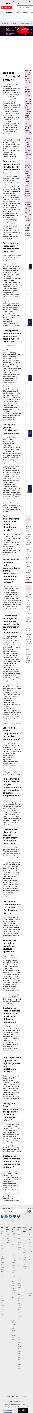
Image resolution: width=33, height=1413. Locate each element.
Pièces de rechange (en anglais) (13, 1326)
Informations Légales (2, 1284)
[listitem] (28, 266)
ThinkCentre (30, 1270)
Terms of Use (12, 1401)
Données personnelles (7, 1399)
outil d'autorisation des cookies (22, 1399)
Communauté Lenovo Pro (19, 1251)
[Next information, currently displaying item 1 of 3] (30, 31)
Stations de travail (13, 1283)
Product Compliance (19, 1345)
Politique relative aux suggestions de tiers (15, 1404)
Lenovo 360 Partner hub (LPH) (8, 1238)
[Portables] (17, 23)
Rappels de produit (13, 1338)
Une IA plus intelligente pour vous (13, 1243)
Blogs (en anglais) (19, 1315)
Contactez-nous (24, 1238)
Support (24, 1244)
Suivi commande (24, 1250)
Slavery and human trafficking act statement (16, 1407)
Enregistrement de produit (19, 1285)
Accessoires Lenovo (13, 1301)
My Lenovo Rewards (19, 1296)
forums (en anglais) (19, 1306)
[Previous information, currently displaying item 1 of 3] (3, 31)
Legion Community (19, 1260)
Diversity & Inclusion (2, 1308)
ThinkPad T (30, 1233)
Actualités (2, 1244)
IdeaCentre (30, 1275)
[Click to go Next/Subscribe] (25, 1211)
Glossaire (19, 1379)
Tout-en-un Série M (30, 1263)
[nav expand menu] (2, 12)
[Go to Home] (6, 7)
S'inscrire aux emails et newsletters (19, 1272)
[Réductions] (9, 23)
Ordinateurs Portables (13, 1254)
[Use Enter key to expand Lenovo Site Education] (24, 2)
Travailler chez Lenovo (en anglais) (2, 1296)
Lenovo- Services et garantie (13, 1312)
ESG (2, 1314)
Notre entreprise (2, 1238)
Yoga (30, 1256)
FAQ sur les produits (24, 1258)
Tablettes (13, 1266)
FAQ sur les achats (24, 1266)
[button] (28, 2)
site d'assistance (28, 187)
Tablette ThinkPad (30, 1245)
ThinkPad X (30, 1238)
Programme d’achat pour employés (19, 1369)
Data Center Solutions (13, 1291)
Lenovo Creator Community (19, 1239)
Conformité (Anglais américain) (2, 1272)
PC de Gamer (13, 1261)
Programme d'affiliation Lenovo (19, 1356)
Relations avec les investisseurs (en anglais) (2, 1256)
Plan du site (20, 1401)
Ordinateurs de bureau (13, 1274)
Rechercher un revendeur (19, 1335)
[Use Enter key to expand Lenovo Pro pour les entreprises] (14, 2)
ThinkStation (30, 1285)
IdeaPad (30, 1252)
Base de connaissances (19, 1387)
